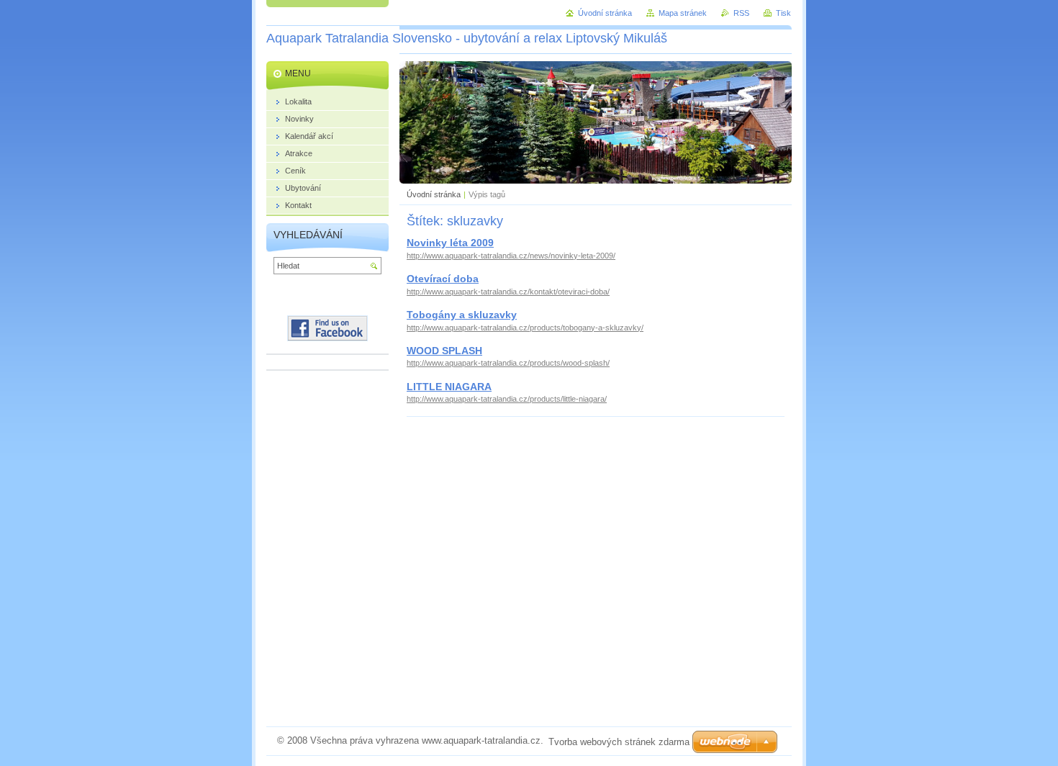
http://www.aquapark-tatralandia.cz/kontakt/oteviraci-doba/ (508, 291)
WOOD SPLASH (444, 350)
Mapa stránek (683, 13)
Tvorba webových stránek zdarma (618, 741)
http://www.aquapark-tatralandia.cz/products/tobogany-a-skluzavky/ (525, 327)
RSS (741, 13)
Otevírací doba (443, 278)
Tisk (783, 13)
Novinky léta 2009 (450, 242)
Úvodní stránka (434, 194)
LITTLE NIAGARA (449, 386)
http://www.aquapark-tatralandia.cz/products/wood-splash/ (508, 363)
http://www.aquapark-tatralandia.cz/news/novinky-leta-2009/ (511, 255)
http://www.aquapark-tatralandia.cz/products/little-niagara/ (507, 399)
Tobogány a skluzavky (462, 314)
